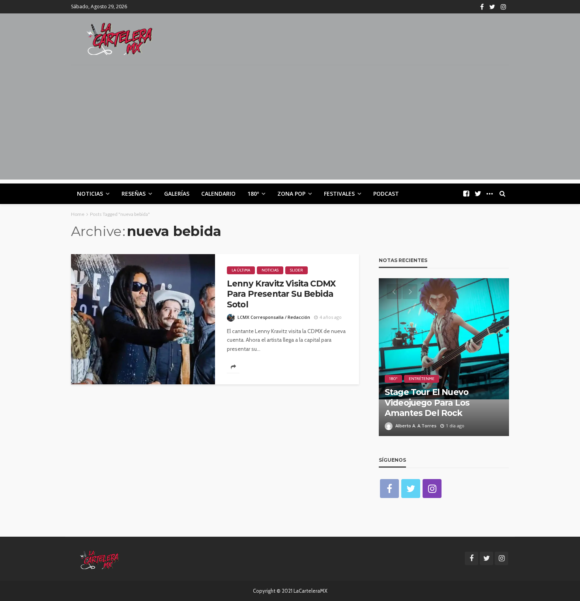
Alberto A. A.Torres (415, 426)
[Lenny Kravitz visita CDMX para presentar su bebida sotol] (143, 319)
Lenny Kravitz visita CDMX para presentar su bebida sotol (281, 294)
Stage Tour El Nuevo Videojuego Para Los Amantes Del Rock (427, 402)
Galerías (176, 193)
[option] (444, 357)
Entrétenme (421, 378)
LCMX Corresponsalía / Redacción (274, 317)
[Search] (502, 193)
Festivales (339, 193)
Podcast (386, 193)
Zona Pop (291, 193)
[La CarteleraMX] (119, 38)
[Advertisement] (290, 124)
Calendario (218, 193)
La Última (241, 270)
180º (253, 193)
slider (296, 270)
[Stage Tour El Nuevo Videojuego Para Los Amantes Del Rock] (444, 357)
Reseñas (134, 193)
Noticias (90, 193)
